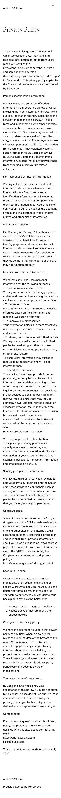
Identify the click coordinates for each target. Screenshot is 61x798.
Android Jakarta (13, 8)
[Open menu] (53, 5)
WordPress (34, 786)
